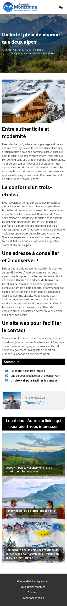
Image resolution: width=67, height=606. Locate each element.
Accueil (6, 49)
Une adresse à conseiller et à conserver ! (32, 375)
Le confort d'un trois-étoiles (25, 371)
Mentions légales (33, 598)
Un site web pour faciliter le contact (31, 380)
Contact (33, 592)
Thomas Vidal (35, 403)
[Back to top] (57, 596)
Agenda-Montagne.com (34, 581)
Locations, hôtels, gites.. (29, 49)
